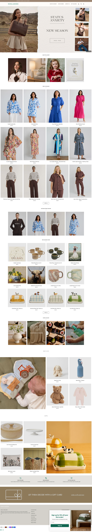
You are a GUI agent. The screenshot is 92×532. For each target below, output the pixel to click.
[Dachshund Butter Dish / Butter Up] (36, 298)
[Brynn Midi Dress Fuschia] (80, 106)
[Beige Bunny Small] (57, 368)
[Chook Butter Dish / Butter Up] (17, 298)
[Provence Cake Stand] (34, 432)
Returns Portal (33, 520)
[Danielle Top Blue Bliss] (12, 106)
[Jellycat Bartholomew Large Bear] (57, 395)
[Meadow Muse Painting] (75, 252)
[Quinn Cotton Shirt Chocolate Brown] (57, 181)
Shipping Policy (33, 518)
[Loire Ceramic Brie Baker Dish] (12, 432)
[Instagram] (3, 529)
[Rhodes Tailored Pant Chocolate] (34, 181)
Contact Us (33, 513)
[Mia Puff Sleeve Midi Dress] (34, 143)
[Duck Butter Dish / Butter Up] (55, 298)
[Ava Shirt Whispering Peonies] (12, 143)
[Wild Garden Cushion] (12, 459)
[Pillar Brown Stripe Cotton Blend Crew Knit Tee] (12, 181)
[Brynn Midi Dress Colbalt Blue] (57, 106)
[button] (53, 4)
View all (46, 203)
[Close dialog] (90, 511)
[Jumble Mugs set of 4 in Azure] (75, 275)
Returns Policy (33, 522)
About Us (32, 511)
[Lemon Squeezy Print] (17, 275)
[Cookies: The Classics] (17, 252)
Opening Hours (33, 515)
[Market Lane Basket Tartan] (34, 459)
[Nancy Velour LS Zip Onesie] (80, 395)
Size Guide (33, 517)
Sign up (60, 525)
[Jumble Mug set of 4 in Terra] (55, 275)
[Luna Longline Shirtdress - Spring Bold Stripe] (57, 143)
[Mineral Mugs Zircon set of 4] (36, 252)
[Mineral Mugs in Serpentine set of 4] (55, 252)
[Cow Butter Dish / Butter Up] (75, 298)
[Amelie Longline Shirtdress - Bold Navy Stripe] (80, 143)
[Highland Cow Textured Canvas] (36, 275)
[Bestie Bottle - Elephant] (80, 368)
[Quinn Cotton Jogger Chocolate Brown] (80, 181)
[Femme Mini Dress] (34, 106)
